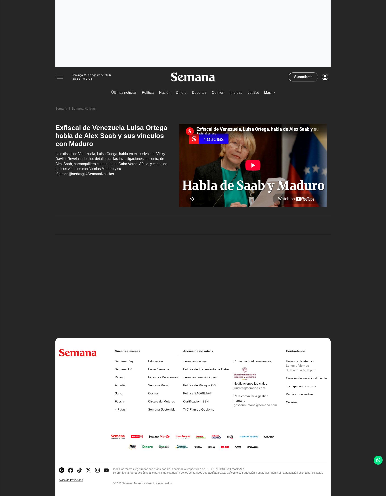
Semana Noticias (84, 108)
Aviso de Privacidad (75, 480)
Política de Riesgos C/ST (200, 385)
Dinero (119, 377)
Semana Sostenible (162, 409)
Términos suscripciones (200, 377)
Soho (118, 393)
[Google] (61, 470)
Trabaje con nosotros (301, 386)
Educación (155, 361)
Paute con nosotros (299, 394)
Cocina (153, 393)
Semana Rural (158, 385)
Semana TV (123, 369)
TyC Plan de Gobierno (198, 409)
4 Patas (120, 409)
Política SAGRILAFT (197, 393)
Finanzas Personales (163, 377)
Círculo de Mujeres (161, 401)
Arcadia (120, 385)
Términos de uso (195, 361)
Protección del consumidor (252, 361)
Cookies (291, 402)
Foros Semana (158, 369)
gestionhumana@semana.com (255, 405)
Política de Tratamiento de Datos (206, 369)
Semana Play (124, 361)
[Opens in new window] (70, 470)
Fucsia (119, 401)
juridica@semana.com (249, 388)
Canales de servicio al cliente (306, 378)
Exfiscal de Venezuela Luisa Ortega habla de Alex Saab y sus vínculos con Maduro (111, 135)
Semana (61, 108)
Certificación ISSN (196, 401)
